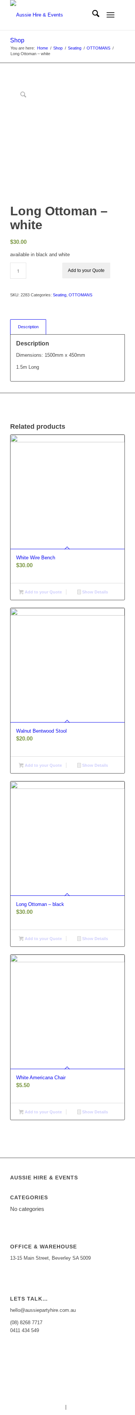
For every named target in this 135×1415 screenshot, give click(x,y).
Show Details (94, 592)
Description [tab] (28, 326)
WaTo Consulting (116, 1407)
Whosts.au (52, 1407)
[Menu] (110, 15)
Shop (17, 40)
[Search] (92, 15)
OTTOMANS (80, 295)
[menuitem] (92, 15)
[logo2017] (56, 15)
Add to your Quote (86, 270)
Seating (59, 295)
